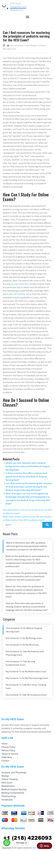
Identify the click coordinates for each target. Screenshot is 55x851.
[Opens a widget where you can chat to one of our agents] (44, 846)
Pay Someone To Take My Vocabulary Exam (26, 694)
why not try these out (19, 294)
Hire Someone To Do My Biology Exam (24, 638)
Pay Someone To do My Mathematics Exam (26, 671)
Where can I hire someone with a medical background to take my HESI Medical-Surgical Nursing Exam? (28, 466)
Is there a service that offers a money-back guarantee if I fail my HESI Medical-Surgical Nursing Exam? (26, 476)
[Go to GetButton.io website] (6, 848)
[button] (27, 17)
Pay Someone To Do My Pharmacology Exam (27, 678)
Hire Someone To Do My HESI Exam (22, 644)
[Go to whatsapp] (6, 842)
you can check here (20, 283)
